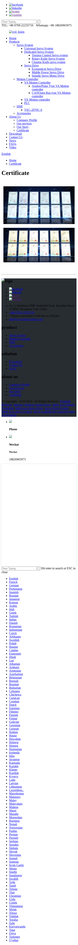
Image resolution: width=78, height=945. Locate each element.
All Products (9, 415)
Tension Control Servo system (50, 55)
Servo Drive (31, 65)
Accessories (24, 113)
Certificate (23, 130)
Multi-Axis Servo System (17, 411)
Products (14, 41)
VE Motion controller (37, 99)
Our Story (23, 127)
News (12, 140)
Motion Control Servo (38, 404)
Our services (24, 123)
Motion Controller (27, 79)
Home (12, 38)
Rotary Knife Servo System (48, 58)
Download (15, 133)
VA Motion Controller (37, 82)
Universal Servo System (38, 48)
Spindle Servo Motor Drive (48, 75)
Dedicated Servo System (39, 51)
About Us (15, 116)
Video (12, 147)
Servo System (25, 45)
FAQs (12, 144)
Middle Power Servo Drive (48, 72)
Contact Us (16, 137)
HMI (20, 106)
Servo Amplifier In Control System (54, 411)
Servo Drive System (56, 408)
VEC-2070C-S (33, 109)
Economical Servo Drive (46, 69)
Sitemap (18, 404)
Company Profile (27, 120)
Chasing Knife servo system (48, 62)
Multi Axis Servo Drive (29, 408)
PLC (27, 103)
